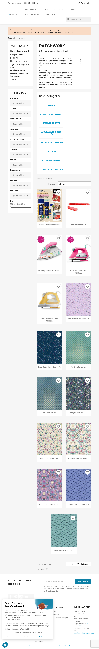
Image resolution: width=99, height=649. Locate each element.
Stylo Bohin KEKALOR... (78, 225)
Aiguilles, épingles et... (51, 132)
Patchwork (31, 9)
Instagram (21, 596)
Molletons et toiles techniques (19, 74)
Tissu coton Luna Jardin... (49, 504)
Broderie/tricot (34, 14)
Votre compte (59, 607)
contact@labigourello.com (85, 633)
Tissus (13, 79)
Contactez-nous (36, 641)
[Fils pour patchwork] (51, 139)
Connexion (55, 615)
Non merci (11, 637)
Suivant (85, 564)
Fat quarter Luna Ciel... (78, 413)
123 (77, 564)
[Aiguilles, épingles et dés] (51, 128)
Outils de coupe (17, 70)
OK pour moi (44, 637)
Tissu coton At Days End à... (64, 550)
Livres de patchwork (19, 51)
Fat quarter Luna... (78, 367)
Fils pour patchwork (19, 61)
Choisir (74, 184)
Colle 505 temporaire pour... (49, 225)
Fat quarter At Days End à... (78, 504)
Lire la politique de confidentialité (17, 629)
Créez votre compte (59, 618)
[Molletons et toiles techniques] (51, 111)
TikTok (31, 596)
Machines (46, 9)
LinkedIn (26, 596)
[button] (5, 645)
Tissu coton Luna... (49, 413)
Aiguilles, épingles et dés (20, 65)
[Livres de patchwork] (51, 166)
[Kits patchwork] (51, 157)
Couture (71, 9)
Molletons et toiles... (51, 114)
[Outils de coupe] (51, 120)
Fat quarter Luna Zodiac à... (78, 319)
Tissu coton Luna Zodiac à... (49, 367)
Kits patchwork (17, 54)
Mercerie (59, 9)
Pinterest (15, 596)
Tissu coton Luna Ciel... (49, 458)
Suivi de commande (59, 611)
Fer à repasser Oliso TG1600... (78, 271)
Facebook (10, 596)
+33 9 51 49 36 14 (30, 3)
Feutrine (14, 58)
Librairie (50, 14)
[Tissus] (51, 102)
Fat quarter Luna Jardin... (78, 458)
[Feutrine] (51, 148)
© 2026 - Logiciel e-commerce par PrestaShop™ (49, 646)
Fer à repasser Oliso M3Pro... (49, 270)
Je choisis (28, 637)
